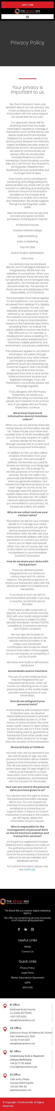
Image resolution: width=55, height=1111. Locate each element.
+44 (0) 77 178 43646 (20, 1063)
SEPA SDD (27, 988)
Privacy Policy (27, 968)
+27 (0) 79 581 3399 (20, 1040)
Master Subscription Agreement (27, 978)
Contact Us (27, 952)
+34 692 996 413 (18, 1087)
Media (27, 947)
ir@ (11, 1090)
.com (32, 1044)
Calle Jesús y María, (19, 1079)
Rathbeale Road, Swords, (23, 1010)
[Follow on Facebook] (19, 929)
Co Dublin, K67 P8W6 (21, 1013)
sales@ (13, 1044)
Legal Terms (27, 973)
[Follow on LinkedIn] (25, 929)
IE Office (15, 1005)
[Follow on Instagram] (32, 929)
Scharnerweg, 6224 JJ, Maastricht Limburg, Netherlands (27, 1058)
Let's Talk (27, 5)
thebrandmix (23, 1044)
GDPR (27, 983)
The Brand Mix (25, 1102)
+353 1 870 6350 (18, 1017)
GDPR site (29, 869)
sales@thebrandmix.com (22, 1020)
